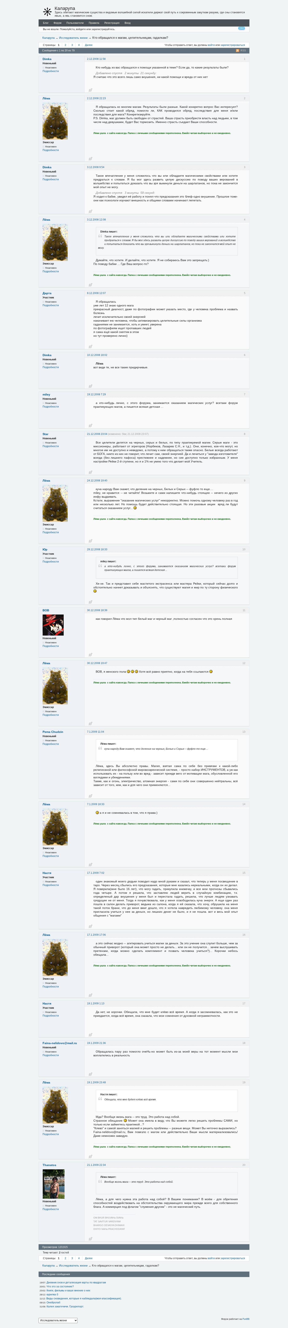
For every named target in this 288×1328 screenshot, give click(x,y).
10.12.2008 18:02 (97, 355)
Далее (89, 45)
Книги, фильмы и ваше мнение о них (68, 1290)
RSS (243, 50)
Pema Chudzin (53, 731)
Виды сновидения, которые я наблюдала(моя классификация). (84, 1298)
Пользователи (75, 22)
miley (46, 394)
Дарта (47, 293)
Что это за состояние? (60, 1286)
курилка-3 (52, 1294)
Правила (94, 22)
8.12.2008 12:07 (96, 293)
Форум (57, 22)
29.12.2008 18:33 (97, 549)
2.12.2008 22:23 (96, 98)
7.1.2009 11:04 (95, 731)
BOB (46, 610)
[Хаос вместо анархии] (47, 11)
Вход (128, 22)
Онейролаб (53, 1302)
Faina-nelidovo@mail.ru (60, 1043)
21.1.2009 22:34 (96, 1165)
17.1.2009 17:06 (96, 934)
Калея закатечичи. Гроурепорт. (65, 1306)
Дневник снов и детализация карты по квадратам (76, 1282)
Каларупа (65, 8)
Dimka (47, 59)
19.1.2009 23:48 (96, 1082)
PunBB (245, 1319)
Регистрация (112, 22)
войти (211, 45)
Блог (45, 22)
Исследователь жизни (73, 37)
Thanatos (49, 1165)
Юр (45, 549)
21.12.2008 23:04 (97, 434)
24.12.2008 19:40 (97, 480)
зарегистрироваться (233, 45)
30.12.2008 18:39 (97, 610)
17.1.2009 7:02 (95, 872)
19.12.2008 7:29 (96, 394)
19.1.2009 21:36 (96, 1043)
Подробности (51, 71)
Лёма (46, 98)
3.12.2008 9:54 (95, 167)
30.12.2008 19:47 (97, 663)
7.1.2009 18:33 (95, 804)
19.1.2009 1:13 (95, 1003)
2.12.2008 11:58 (96, 58)
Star (45, 434)
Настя (47, 873)
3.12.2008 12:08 (96, 219)
